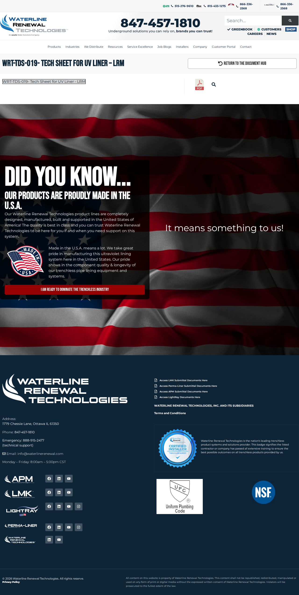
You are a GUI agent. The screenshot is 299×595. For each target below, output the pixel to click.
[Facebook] (49, 478)
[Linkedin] (59, 478)
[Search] (290, 21)
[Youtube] (69, 478)
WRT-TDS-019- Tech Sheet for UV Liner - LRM (44, 81)
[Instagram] (78, 506)
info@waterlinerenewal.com (40, 454)
